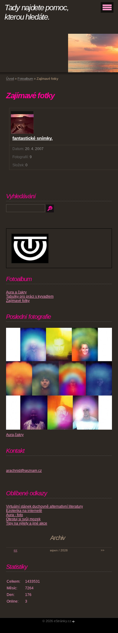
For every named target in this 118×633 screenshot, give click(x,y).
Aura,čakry (15, 435)
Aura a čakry (16, 292)
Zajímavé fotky (18, 301)
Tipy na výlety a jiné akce (26, 523)
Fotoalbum (25, 78)
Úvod (10, 78)
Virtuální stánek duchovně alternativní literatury (44, 506)
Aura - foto (14, 515)
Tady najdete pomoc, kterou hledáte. (36, 12)
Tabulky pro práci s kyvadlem (30, 296)
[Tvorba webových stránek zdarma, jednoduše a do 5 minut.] (73, 621)
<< (15, 550)
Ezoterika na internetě (24, 511)
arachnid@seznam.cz (24, 470)
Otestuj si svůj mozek (23, 519)
